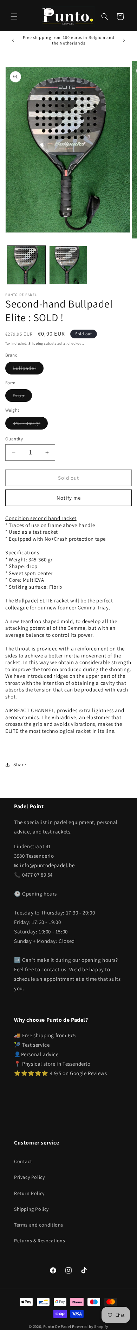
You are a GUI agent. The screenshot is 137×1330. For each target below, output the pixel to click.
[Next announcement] (124, 40)
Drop (22, 397)
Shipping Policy (31, 1209)
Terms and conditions (38, 1225)
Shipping (35, 343)
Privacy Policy (29, 1177)
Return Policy (29, 1193)
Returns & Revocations (39, 1240)
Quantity (14, 439)
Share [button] (19, 764)
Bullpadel (28, 369)
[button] (14, 16)
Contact (23, 1161)
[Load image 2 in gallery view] (68, 265)
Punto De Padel (57, 1326)
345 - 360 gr (30, 425)
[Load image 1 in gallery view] (26, 265)
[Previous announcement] (13, 40)
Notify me (69, 497)
